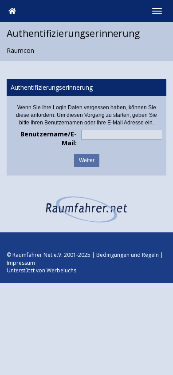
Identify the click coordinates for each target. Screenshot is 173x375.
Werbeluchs (61, 270)
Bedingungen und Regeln (127, 255)
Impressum (21, 263)
